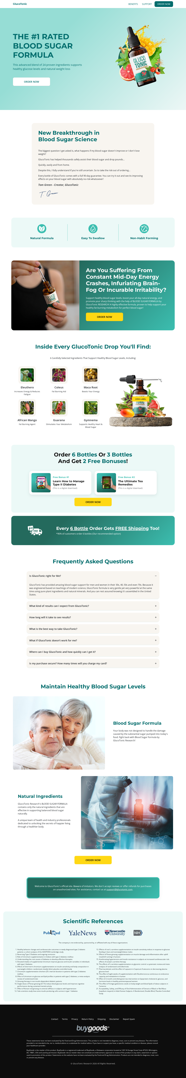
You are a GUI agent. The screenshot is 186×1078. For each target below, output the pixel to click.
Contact (54, 1019)
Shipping (101, 1019)
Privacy (74, 1019)
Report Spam (129, 1019)
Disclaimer (114, 1019)
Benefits (133, 4)
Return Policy (88, 1019)
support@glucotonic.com (119, 889)
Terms (65, 1019)
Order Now (163, 4)
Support (147, 4)
